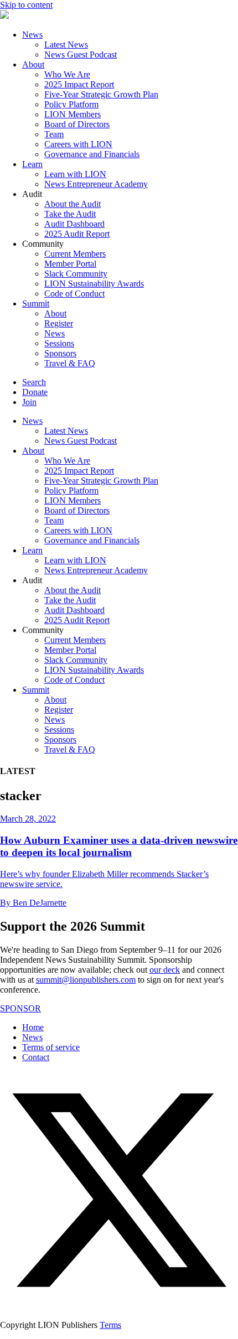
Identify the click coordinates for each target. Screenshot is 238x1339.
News (32, 34)
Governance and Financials (91, 154)
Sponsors (60, 353)
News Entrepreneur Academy (96, 184)
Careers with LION (78, 144)
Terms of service (51, 1047)
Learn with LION (75, 174)
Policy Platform (71, 104)
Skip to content (26, 4)
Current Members (75, 253)
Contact (35, 1057)
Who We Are (67, 74)
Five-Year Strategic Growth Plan (101, 94)
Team (54, 134)
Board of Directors (77, 124)
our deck (164, 969)
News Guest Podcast (80, 54)
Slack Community (75, 273)
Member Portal (70, 263)
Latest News (66, 44)
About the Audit (72, 204)
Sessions (59, 343)
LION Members (72, 114)
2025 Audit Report (77, 233)
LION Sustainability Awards (94, 283)
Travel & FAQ (69, 363)
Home (33, 1027)
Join (29, 402)
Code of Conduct (74, 293)
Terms (110, 1325)
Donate (35, 392)
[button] (119, 1306)
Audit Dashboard (74, 224)
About (33, 64)
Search (34, 382)
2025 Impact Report (79, 84)
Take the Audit (70, 214)
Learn (32, 164)
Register (58, 323)
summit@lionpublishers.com (86, 979)
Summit (35, 303)
